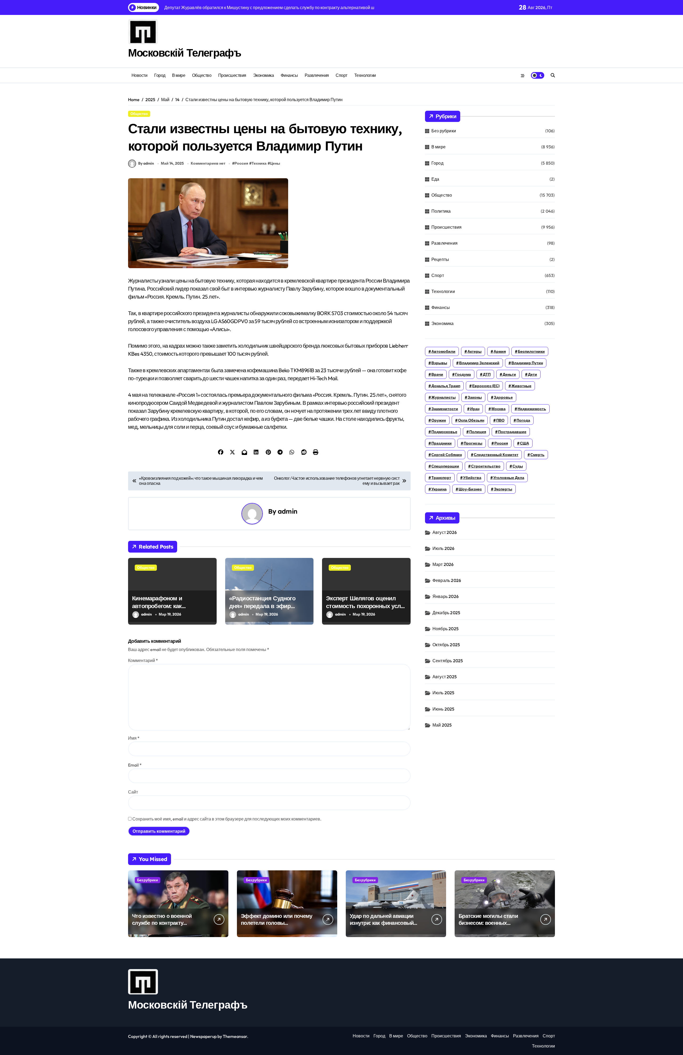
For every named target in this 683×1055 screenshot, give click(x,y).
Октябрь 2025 (446, 644)
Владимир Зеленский (479, 362)
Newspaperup (203, 1036)
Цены (275, 163)
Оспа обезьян (471, 420)
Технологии (365, 75)
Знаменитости (444, 408)
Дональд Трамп (445, 385)
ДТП (487, 374)
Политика (441, 211)
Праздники (441, 443)
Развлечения (317, 75)
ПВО (500, 420)
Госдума (463, 374)
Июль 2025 (443, 692)
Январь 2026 (445, 596)
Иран (474, 408)
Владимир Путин (527, 362)
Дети (532, 374)
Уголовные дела (508, 477)
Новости (140, 75)
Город (159, 75)
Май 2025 (442, 725)
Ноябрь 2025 (445, 628)
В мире (178, 75)
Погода (523, 420)
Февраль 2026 (446, 580)
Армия (500, 351)
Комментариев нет (208, 163)
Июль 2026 (443, 548)
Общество (201, 75)
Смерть (537, 454)
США (524, 443)
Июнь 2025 (443, 709)
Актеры (474, 351)
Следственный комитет (496, 454)
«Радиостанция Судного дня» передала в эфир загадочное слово (262, 605)
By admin (146, 163)
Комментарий (143, 660)
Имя (134, 738)
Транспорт (441, 477)
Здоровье (503, 397)
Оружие (438, 420)
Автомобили (443, 351)
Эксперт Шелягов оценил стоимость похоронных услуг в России (366, 605)
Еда (435, 179)
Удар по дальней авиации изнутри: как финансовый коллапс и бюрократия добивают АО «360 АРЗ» (382, 926)
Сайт (133, 792)
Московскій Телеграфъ (184, 52)
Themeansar (235, 1036)
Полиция (477, 431)
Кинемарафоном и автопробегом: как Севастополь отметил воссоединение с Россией (167, 609)
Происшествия (232, 75)
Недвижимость (532, 408)
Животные (521, 385)
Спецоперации (445, 466)
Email (135, 765)
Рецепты (440, 259)
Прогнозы (473, 443)
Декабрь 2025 (446, 612)
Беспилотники (531, 351)
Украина (439, 489)
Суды (518, 466)
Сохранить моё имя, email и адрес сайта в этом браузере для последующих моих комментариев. (226, 819)
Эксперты (503, 489)
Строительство (486, 466)
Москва (498, 408)
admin (287, 511)
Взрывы (439, 362)
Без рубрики (443, 130)
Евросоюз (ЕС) (485, 385)
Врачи (437, 374)
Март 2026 (443, 564)
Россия (241, 163)
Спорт (341, 75)
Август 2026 (444, 532)
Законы (475, 397)
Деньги (509, 374)
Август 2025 (444, 676)
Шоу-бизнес (470, 489)
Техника (259, 163)
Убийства (472, 477)
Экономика (263, 75)
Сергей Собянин (446, 454)
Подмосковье (444, 431)
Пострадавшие (512, 431)
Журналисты (443, 397)
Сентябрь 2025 (447, 660)
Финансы (289, 75)
